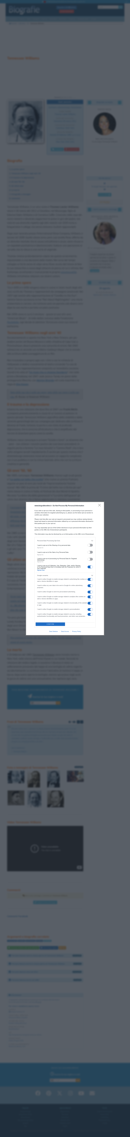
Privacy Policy (76, 631)
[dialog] (65, 568)
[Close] (100, 506)
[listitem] (65, 541)
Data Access (65, 631)
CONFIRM (50, 624)
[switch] (90, 545)
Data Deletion (53, 631)
